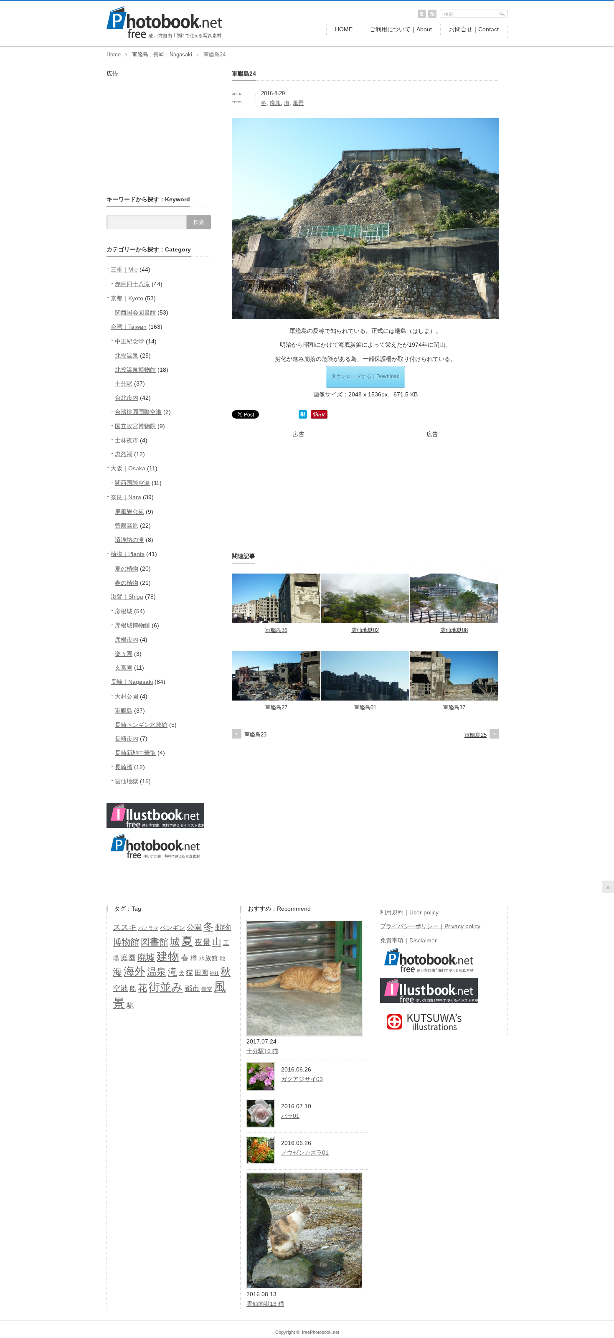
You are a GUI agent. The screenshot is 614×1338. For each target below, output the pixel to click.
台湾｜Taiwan (129, 326)
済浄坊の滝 (129, 539)
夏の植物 (126, 568)
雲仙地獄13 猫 (265, 1303)
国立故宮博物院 (135, 426)
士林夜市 (126, 440)
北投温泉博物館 (135, 369)
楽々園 (123, 653)
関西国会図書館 (135, 312)
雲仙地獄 (126, 781)
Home (114, 54)
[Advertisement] (298, 490)
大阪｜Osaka (128, 468)
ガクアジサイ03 (302, 1079)
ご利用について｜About (401, 29)
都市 (192, 988)
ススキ (125, 927)
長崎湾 (123, 767)
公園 (194, 927)
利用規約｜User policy (409, 912)
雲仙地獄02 (365, 630)
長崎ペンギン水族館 (141, 724)
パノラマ (148, 928)
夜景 (203, 942)
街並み (166, 987)
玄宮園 (123, 667)
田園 (201, 972)
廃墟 (275, 103)
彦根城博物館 (132, 625)
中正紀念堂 (129, 341)
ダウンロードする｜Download (365, 376)
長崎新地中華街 (135, 752)
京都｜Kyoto (127, 298)
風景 (298, 103)
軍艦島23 (255, 734)
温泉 (156, 971)
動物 (223, 927)
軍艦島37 (454, 707)
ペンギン (172, 927)
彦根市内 (126, 639)
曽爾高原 (126, 525)
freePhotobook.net (320, 1332)
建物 (168, 956)
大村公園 (126, 696)
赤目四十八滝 (132, 284)
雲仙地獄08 (454, 630)
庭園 (128, 958)
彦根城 (123, 611)
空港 (120, 988)
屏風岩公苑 (129, 511)
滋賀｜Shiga (127, 596)
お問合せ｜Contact (474, 29)
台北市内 (126, 397)
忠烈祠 (123, 454)
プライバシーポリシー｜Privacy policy (430, 926)
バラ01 (290, 1115)
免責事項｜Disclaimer (408, 940)
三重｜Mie (124, 269)
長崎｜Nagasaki (172, 54)
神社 (214, 973)
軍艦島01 (365, 707)
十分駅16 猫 (262, 1051)
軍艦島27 (276, 707)
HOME (344, 29)
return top (608, 887)
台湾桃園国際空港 (138, 412)
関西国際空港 (132, 483)
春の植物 (126, 582)
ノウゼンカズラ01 (305, 1152)
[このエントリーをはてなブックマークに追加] (303, 416)
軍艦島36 (276, 630)
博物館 (126, 942)
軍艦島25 (475, 735)
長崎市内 (126, 738)
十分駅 (123, 383)
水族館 (208, 958)
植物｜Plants (128, 554)
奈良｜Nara (126, 497)
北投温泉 (126, 355)
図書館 (154, 942)
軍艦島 (140, 54)
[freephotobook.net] (164, 36)
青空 (206, 989)
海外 (134, 971)
